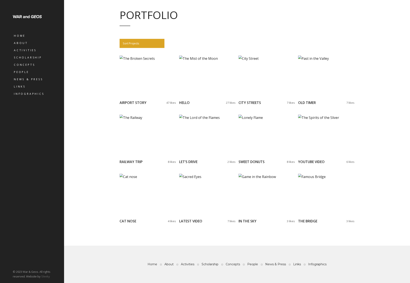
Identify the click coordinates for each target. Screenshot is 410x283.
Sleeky (45, 276)
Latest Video (190, 221)
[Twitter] (15, 262)
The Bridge (307, 221)
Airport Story (133, 102)
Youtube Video (311, 161)
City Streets (250, 102)
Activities (25, 50)
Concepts (24, 65)
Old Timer (307, 102)
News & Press (28, 79)
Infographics (29, 94)
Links (20, 86)
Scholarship (28, 57)
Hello (184, 102)
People (21, 72)
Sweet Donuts (252, 161)
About (21, 43)
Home (19, 36)
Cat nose (128, 221)
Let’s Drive (188, 161)
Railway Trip (131, 161)
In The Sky (247, 221)
